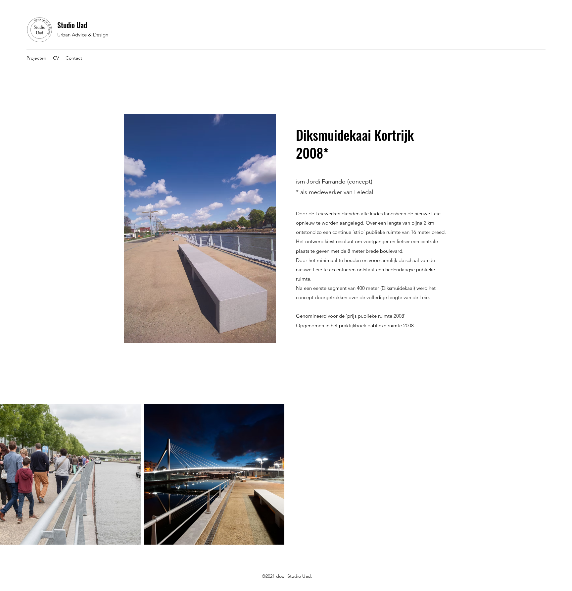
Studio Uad (72, 25)
